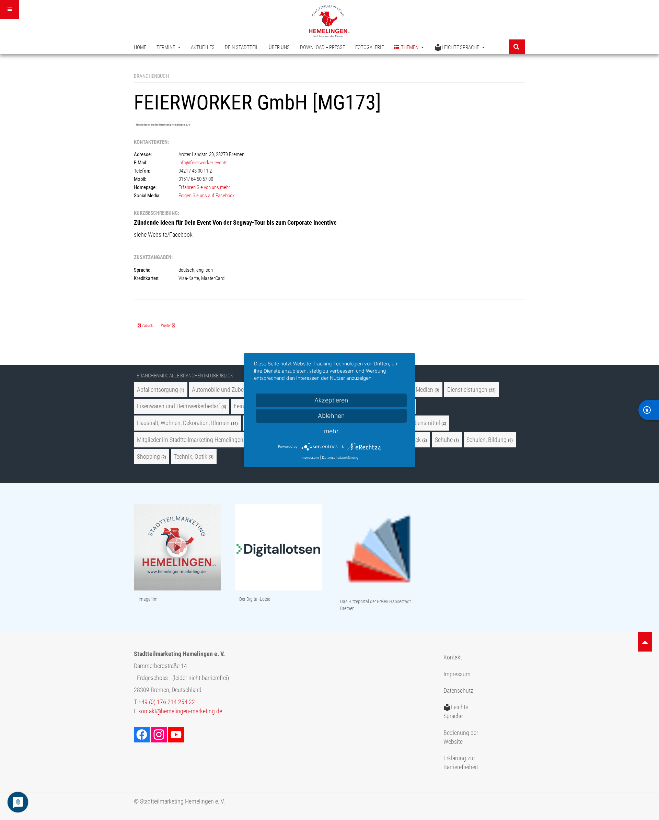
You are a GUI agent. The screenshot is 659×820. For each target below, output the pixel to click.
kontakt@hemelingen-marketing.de (180, 711)
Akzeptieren (331, 400)
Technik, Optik (190, 456)
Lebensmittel (424, 423)
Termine (166, 47)
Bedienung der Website (460, 737)
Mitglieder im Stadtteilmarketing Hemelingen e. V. (163, 124)
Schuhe (444, 439)
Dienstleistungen (467, 389)
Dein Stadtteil (241, 47)
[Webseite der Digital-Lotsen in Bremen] (278, 548)
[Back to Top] (645, 642)
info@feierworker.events (203, 163)
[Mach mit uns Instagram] (159, 734)
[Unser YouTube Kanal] (176, 734)
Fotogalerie (369, 47)
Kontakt (452, 657)
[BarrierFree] (648, 410)
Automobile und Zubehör (222, 389)
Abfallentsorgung (157, 389)
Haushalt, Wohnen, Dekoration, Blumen (183, 423)
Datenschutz (458, 690)
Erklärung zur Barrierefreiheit (460, 763)
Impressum (457, 674)
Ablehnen (331, 415)
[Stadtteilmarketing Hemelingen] (329, 21)
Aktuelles (203, 47)
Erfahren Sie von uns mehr (204, 187)
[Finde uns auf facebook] (142, 734)
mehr (331, 431)
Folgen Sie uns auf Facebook (206, 195)
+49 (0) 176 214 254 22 (166, 702)
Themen (410, 47)
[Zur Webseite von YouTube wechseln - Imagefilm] (177, 548)
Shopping (148, 456)
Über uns (279, 47)
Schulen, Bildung (486, 439)
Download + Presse (322, 47)
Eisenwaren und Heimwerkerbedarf (178, 406)
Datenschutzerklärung (340, 457)
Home (140, 47)
